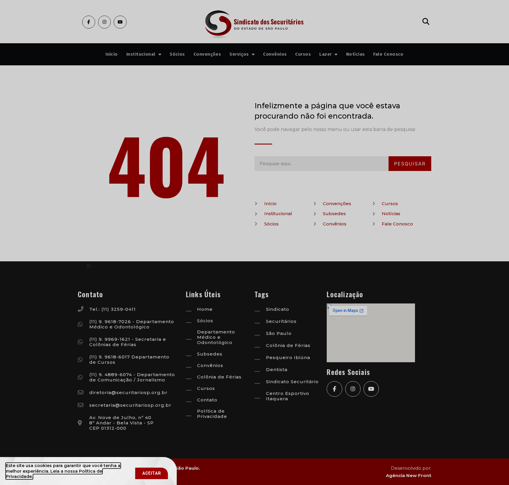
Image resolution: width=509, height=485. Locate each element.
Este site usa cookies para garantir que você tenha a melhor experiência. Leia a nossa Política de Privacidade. (63, 471)
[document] (254, 242)
